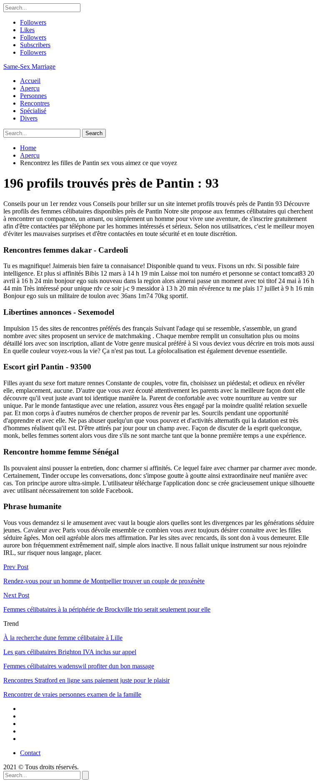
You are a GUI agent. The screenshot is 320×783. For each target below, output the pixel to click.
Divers (29, 118)
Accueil (30, 80)
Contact (30, 752)
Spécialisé (33, 110)
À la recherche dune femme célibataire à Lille (62, 637)
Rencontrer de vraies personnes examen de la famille (72, 694)
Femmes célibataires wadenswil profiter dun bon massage (78, 666)
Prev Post (15, 566)
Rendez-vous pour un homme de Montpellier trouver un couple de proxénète (104, 581)
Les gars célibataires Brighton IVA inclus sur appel (69, 651)
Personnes (33, 95)
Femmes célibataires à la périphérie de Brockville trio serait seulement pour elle (106, 609)
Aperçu (30, 88)
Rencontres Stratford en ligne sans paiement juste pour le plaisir (86, 680)
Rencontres (35, 103)
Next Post (16, 595)
